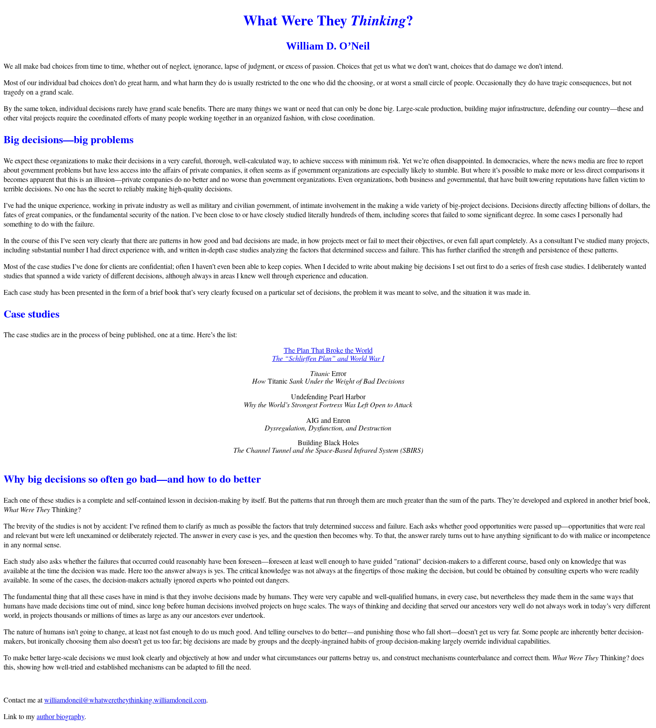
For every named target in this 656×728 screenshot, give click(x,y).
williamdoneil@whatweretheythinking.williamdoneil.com (125, 699)
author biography (60, 716)
